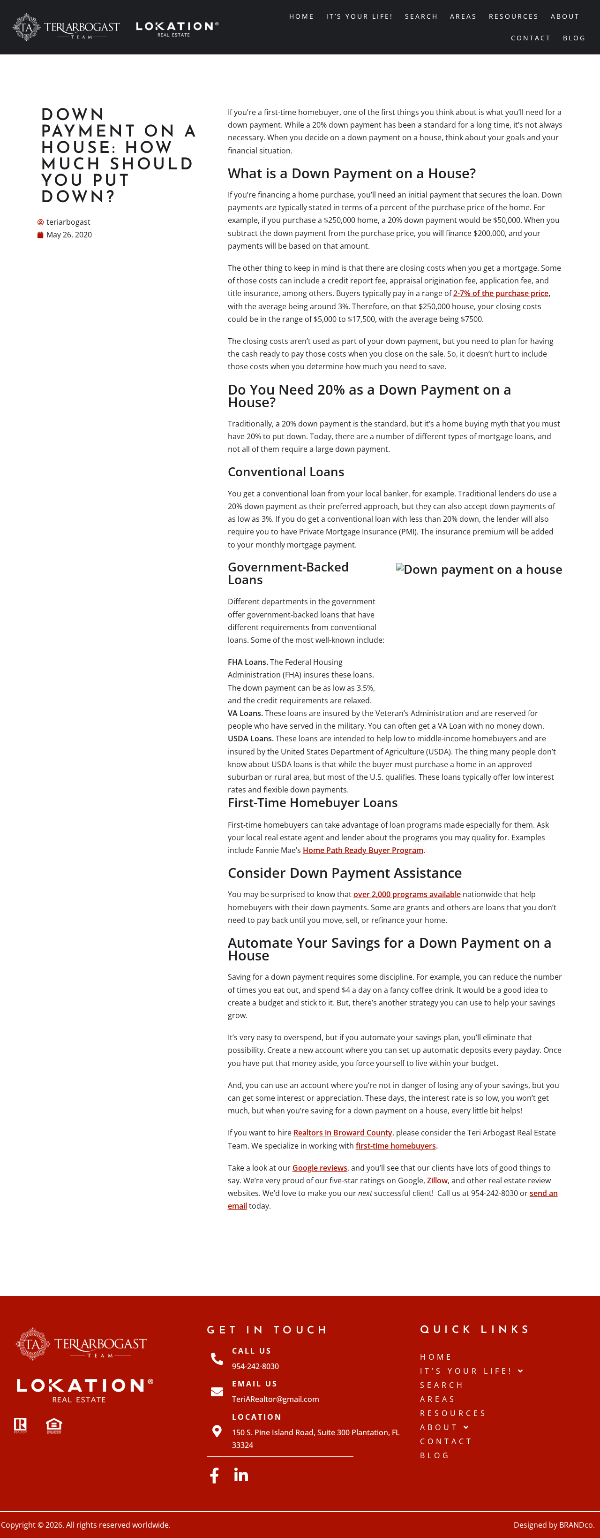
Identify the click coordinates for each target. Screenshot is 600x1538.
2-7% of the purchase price (500, 293)
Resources (514, 16)
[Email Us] (217, 1391)
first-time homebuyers (396, 1146)
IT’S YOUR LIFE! (359, 16)
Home (302, 16)
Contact (531, 37)
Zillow (437, 1180)
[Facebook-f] (214, 1475)
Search (421, 16)
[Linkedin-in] (241, 1475)
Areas (463, 16)
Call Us (252, 1351)
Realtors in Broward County (342, 1132)
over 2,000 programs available (407, 894)
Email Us (255, 1383)
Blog (574, 37)
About (565, 16)
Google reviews (319, 1168)
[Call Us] (217, 1358)
